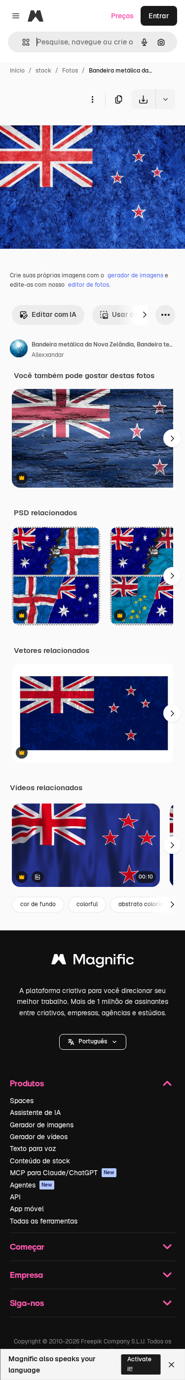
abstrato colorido (142, 904)
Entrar (158, 15)
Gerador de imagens (42, 1124)
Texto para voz (33, 1148)
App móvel (27, 1208)
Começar (27, 1246)
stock (43, 71)
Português (92, 1041)
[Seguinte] (144, 315)
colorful (87, 904)
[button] (92, 1042)
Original (63, 132)
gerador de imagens (135, 275)
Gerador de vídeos (39, 1136)
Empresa (26, 1274)
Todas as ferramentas (43, 1221)
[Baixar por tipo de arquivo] (165, 99)
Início (17, 71)
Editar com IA (54, 314)
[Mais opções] (92, 99)
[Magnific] (92, 961)
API (15, 1196)
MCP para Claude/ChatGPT (62, 1172)
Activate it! (139, 1364)
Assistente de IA (35, 1112)
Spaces (22, 1100)
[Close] (171, 1365)
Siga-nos (27, 1303)
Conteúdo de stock (40, 1160)
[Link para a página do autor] (19, 350)
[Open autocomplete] (22, 42)
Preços (122, 15)
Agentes (31, 1185)
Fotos (70, 71)
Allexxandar (48, 355)
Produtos (27, 1083)
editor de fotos (88, 285)
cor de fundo (38, 904)
